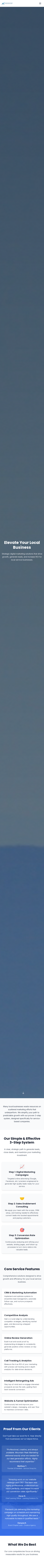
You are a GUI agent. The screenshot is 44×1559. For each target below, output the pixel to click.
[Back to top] (38, 1553)
